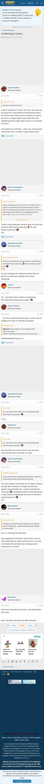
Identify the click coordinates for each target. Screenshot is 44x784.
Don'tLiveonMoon (15, 187)
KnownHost (25, 758)
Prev (14, 625)
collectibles (17, 738)
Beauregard (7, 37)
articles (25, 738)
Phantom (11, 597)
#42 (41, 195)
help (26, 740)
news (9, 738)
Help (35, 672)
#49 (41, 514)
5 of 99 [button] (22, 625)
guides (37, 738)
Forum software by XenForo (21, 766)
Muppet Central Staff (19, 746)
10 (31, 27)
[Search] (41, 3)
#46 (41, 402)
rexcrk (10, 285)
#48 (41, 467)
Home (4, 674)
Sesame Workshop (32, 751)
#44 (41, 293)
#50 (41, 605)
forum (31, 738)
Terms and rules (15, 672)
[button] (2, 3)
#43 (41, 251)
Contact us (5, 672)
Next (30, 625)
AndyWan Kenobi (15, 243)
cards (22, 740)
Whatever (12, 425)
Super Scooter (14, 87)
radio (16, 740)
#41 (41, 96)
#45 (41, 314)
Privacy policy (27, 672)
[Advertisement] (22, 62)
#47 (41, 433)
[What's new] (37, 3)
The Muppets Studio (28, 748)
